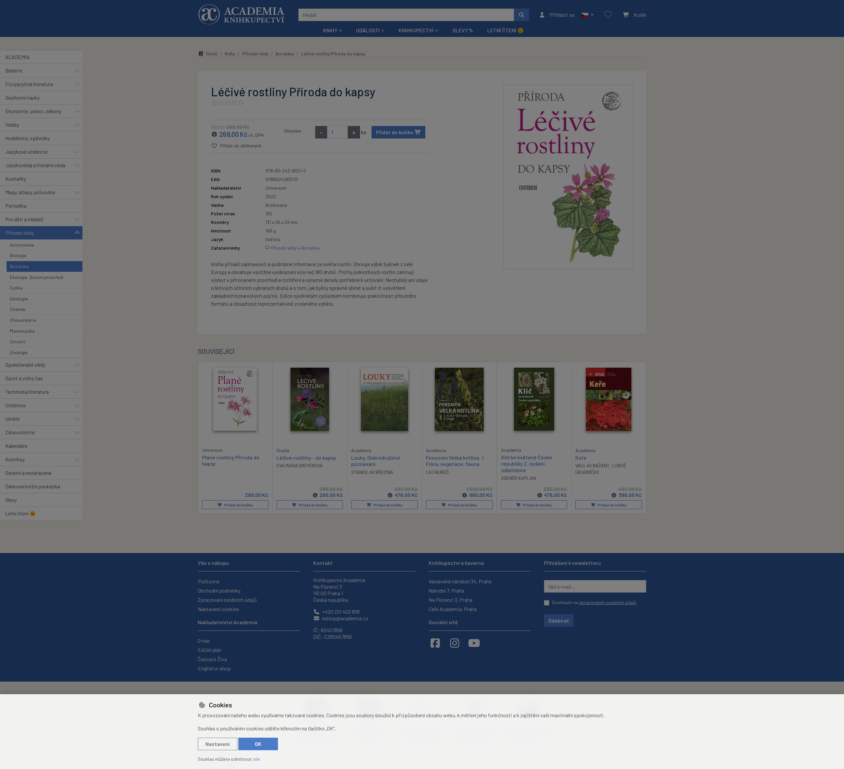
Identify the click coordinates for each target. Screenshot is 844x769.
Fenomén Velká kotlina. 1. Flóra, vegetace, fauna (455, 460)
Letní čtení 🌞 (505, 30)
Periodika (15, 205)
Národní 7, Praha (446, 590)
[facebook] (435, 642)
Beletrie (13, 70)
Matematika (22, 331)
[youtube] (474, 642)
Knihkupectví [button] (416, 30)
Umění (12, 418)
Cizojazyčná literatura (29, 84)
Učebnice (15, 405)
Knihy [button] (330, 30)
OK (258, 744)
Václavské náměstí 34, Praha (460, 581)
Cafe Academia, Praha (453, 609)
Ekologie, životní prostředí (36, 277)
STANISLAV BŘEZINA (372, 472)
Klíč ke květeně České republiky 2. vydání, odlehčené (526, 463)
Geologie (19, 298)
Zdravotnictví (20, 432)
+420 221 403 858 (340, 611)
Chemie (17, 309)
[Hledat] (521, 15)
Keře (581, 457)
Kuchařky (15, 178)
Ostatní (17, 341)
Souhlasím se (594, 602)
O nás (204, 640)
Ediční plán (210, 650)
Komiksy (15, 459)
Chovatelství (23, 320)
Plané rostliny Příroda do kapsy (230, 460)
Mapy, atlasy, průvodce (30, 192)
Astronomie (22, 245)
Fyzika (16, 288)
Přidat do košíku (395, 132)
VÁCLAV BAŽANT (592, 465)
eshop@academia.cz (344, 618)
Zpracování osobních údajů (227, 600)
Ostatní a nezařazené (28, 473)
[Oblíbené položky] (608, 15)
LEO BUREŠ (437, 472)
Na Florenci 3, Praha (450, 600)
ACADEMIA (17, 57)
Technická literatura (27, 391)
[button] (587, 14)
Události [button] (368, 30)
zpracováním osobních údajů (607, 602)
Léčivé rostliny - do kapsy (306, 457)
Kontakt (323, 563)
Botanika (19, 266)
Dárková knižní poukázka (32, 486)
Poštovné (209, 581)
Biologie (18, 255)
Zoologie (19, 352)
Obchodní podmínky (219, 590)
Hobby (12, 124)
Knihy (230, 53)
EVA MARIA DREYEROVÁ (300, 465)
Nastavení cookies (218, 609)
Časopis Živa (212, 659)
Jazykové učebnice (26, 151)
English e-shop (214, 668)
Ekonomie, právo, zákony (33, 111)
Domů (212, 53)
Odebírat (558, 620)
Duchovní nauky (22, 97)
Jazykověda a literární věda (35, 165)
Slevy (11, 500)
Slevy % (462, 30)
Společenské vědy (25, 364)
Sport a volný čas (24, 378)
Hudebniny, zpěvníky (27, 138)
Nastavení (217, 744)
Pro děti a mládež (24, 219)
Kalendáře (16, 446)
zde (256, 759)
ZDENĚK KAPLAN (518, 478)
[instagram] (454, 642)
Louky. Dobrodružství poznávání (375, 460)
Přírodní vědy (19, 233)
